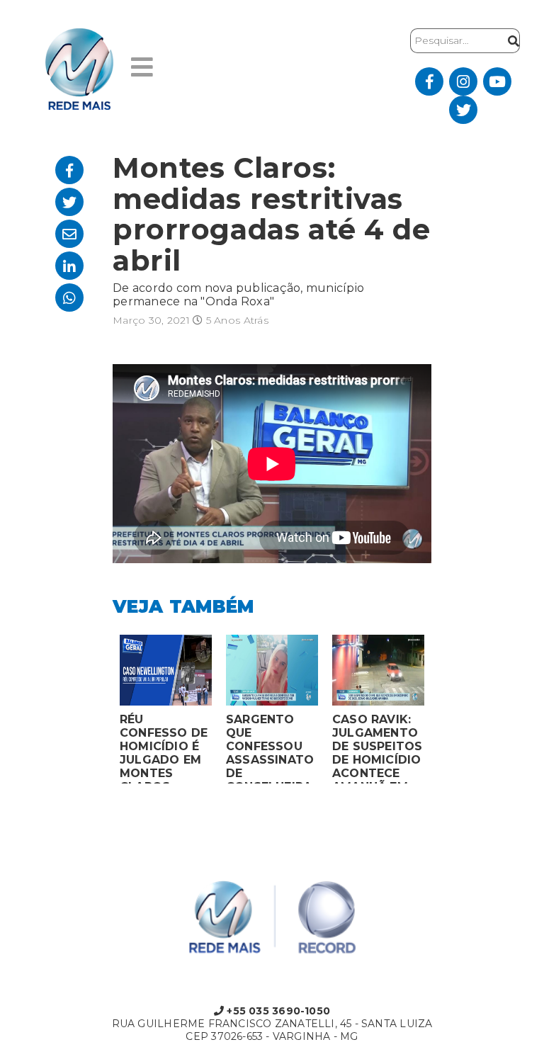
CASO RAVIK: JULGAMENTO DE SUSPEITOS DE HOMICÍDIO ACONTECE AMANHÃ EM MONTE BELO (377, 748)
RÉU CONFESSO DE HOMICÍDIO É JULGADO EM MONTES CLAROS (164, 748)
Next (442, 713)
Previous (102, 713)
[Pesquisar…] (510, 40)
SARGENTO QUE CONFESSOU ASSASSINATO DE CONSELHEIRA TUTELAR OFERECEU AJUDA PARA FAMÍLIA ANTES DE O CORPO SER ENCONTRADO (270, 748)
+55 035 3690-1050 (277, 1010)
